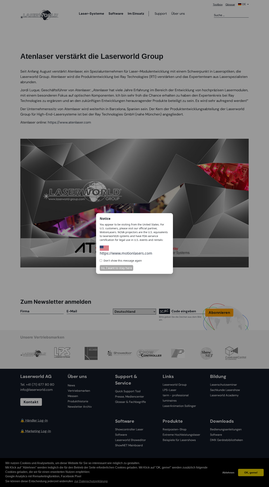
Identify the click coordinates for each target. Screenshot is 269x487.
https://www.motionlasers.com (126, 253)
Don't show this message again (123, 260)
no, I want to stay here (116, 268)
